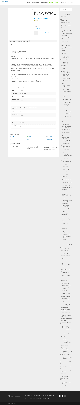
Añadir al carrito (45, 33)
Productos (44, 2)
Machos (22, 9)
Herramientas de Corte (16, 9)
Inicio (10, 9)
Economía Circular (54, 2)
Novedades (63, 2)
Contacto (70, 2)
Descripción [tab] (13, 41)
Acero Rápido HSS (28, 9)
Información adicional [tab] (23, 41)
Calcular (38, 28)
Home (28, 2)
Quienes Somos (35, 2)
